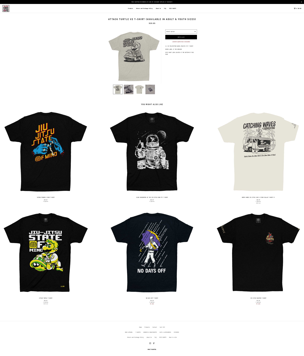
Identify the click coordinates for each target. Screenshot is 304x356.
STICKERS (176, 332)
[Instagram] (150, 343)
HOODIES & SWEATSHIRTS (150, 332)
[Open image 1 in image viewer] (134, 56)
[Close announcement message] (301, 2)
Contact (154, 327)
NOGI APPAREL (129, 332)
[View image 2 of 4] (128, 89)
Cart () (162, 327)
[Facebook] (154, 343)
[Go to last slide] (109, 56)
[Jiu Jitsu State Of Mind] (6, 8)
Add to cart (181, 37)
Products (130, 8)
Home (140, 327)
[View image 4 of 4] (150, 89)
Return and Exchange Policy (144, 8)
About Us (158, 8)
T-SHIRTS (138, 332)
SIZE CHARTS (172, 8)
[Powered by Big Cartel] (152, 349)
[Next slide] (159, 56)
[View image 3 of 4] (139, 89)
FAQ (165, 8)
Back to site (173, 337)
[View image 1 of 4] (118, 89)
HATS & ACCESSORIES (165, 332)
